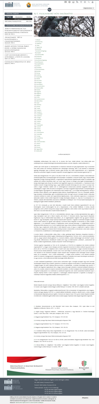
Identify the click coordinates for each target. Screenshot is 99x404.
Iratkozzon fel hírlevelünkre (65, 1)
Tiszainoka (39, 119)
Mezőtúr (38, 90)
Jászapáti (38, 52)
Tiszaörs (38, 123)
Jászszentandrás (40, 69)
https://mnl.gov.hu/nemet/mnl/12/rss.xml (77, 1)
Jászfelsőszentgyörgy (41, 60)
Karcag (38, 73)
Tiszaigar (38, 117)
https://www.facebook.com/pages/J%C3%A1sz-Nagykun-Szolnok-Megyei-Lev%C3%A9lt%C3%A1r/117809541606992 (69, 1)
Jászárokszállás (40, 54)
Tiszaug (38, 136)
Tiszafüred (38, 115)
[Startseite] (13, 4)
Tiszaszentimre (40, 132)
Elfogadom (85, 397)
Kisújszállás (39, 77)
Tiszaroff (38, 127)
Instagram (73, 1)
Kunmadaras (39, 84)
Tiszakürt (38, 121)
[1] (89, 163)
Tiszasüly (38, 130)
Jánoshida (38, 49)
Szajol (37, 102)
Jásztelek (38, 71)
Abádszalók (39, 151)
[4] (65, 210)
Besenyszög (39, 41)
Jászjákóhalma (39, 64)
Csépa (37, 45)
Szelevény (38, 104)
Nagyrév (38, 95)
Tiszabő (38, 108)
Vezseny (38, 147)
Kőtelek (38, 78)
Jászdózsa (38, 58)
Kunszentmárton (40, 86)
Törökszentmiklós (40, 141)
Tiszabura (38, 110)
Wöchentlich (19, 17)
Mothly (29, 17)
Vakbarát (81, 1)
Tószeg (38, 140)
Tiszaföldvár (39, 114)
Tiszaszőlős (39, 134)
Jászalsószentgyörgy (41, 51)
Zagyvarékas (39, 149)
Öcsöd (37, 97)
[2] (91, 172)
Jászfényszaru (39, 62)
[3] (92, 198)
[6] (48, 240)
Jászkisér (38, 65)
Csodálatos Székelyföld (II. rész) (17, 62)
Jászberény (39, 56)
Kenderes (38, 75)
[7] (74, 241)
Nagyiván (38, 91)
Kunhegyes (39, 82)
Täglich (8, 17)
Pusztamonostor (40, 99)
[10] (68, 274)
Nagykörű (38, 93)
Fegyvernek (39, 47)
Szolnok (38, 106)
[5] (70, 231)
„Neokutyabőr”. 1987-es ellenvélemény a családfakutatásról (13, 39)
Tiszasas (38, 128)
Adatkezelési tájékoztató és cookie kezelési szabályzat (29, 402)
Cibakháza (38, 43)
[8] (39, 256)
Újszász (38, 145)
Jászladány (38, 67)
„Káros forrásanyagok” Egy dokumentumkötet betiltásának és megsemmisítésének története (18, 30)
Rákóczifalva (39, 101)
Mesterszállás (39, 88)
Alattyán (38, 40)
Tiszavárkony (39, 138)
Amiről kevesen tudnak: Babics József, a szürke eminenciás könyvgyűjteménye (17, 48)
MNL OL (13, 34)
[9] (73, 258)
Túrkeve (38, 143)
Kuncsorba (39, 80)
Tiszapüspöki (39, 125)
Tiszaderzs (39, 112)
